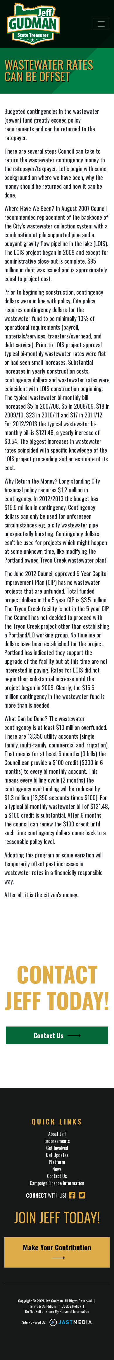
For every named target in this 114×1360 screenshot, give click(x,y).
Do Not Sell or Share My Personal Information (57, 1311)
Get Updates (57, 1154)
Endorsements (57, 1140)
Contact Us (49, 1035)
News (57, 1168)
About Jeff (57, 1133)
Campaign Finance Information (57, 1183)
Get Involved (57, 1147)
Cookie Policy (71, 1306)
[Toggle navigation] (101, 24)
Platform (57, 1161)
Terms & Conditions (43, 1306)
